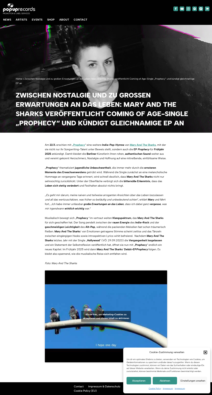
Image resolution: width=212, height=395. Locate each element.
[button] (205, 352)
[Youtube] (182, 8)
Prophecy (79, 144)
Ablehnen (165, 380)
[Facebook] (175, 8)
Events (37, 19)
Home (19, 78)
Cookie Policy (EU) (85, 390)
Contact (80, 19)
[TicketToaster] (207, 8)
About (64, 19)
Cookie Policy (155, 388)
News (7, 19)
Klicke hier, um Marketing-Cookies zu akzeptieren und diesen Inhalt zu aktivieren (106, 316)
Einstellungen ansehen (193, 380)
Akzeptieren (138, 380)
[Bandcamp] (201, 8)
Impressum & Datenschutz (104, 386)
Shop (51, 19)
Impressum (168, 388)
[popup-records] (19, 9)
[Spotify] (194, 8)
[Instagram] (188, 8)
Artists (21, 19)
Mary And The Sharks (143, 144)
